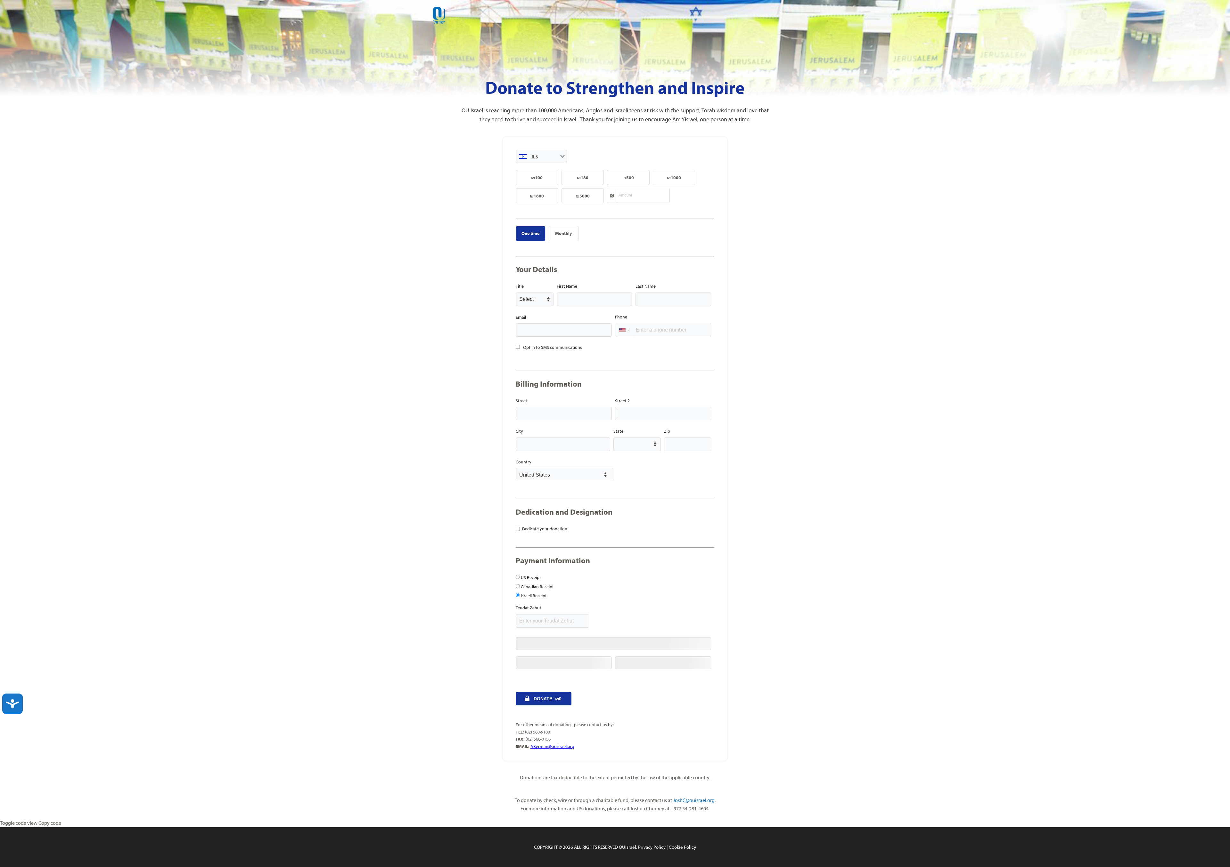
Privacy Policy (652, 847)
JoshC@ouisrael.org (694, 800)
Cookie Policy (682, 847)
